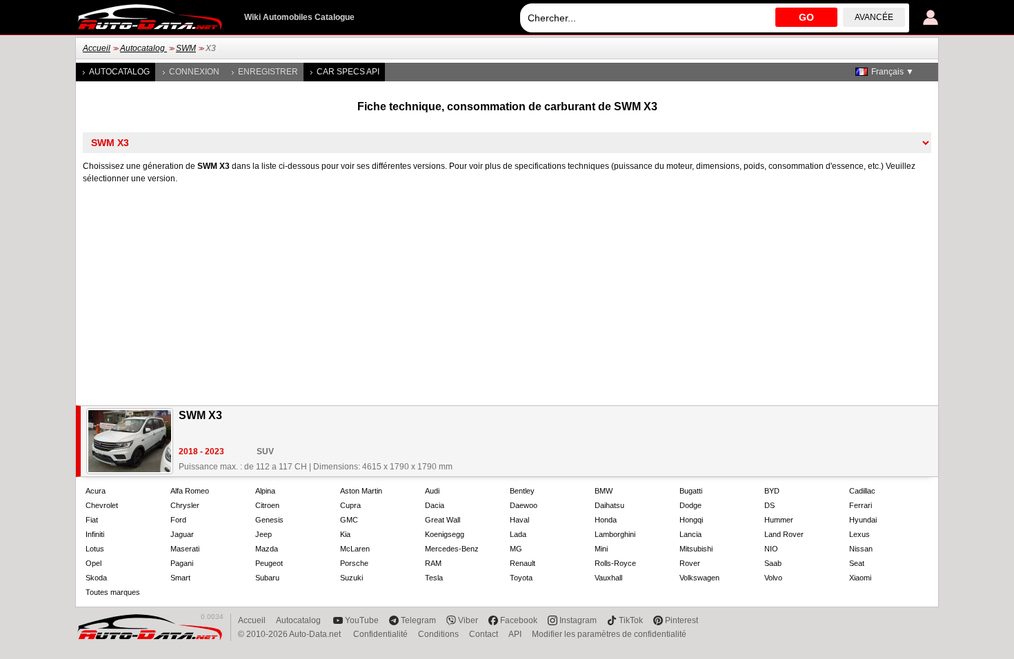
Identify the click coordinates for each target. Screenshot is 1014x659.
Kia (345, 534)
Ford (178, 520)
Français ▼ (892, 72)
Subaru (267, 578)
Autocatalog (143, 48)
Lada (518, 534)
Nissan (861, 549)
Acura (96, 491)
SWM (186, 48)
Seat (856, 563)
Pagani (181, 563)
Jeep (263, 534)
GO (806, 17)
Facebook (518, 620)
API (514, 634)
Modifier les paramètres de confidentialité (609, 634)
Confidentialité (380, 634)
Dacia (434, 505)
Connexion (194, 72)
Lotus (95, 549)
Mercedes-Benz (452, 549)
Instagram (578, 620)
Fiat (92, 520)
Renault (522, 563)
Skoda (96, 578)
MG (516, 549)
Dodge (690, 505)
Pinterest (681, 620)
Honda (606, 520)
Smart (180, 578)
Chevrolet (102, 505)
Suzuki (351, 578)
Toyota (521, 578)
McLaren (355, 549)
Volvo (773, 578)
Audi (432, 491)
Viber (468, 620)
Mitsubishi (696, 549)
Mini (601, 549)
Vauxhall (608, 578)
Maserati (184, 549)
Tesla (434, 578)
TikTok (631, 620)
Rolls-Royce (615, 563)
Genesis (269, 520)
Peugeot (269, 563)
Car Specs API (348, 72)
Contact (483, 634)
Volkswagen (699, 578)
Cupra (350, 505)
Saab (773, 563)
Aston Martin (361, 491)
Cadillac (862, 491)
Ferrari (860, 505)
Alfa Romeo (189, 491)
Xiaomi (860, 578)
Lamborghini (615, 534)
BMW (604, 491)
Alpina (265, 491)
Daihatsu (609, 505)
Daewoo (523, 505)
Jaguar (182, 534)
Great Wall (442, 520)
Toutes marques (113, 592)
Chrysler (184, 505)
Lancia (690, 534)
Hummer (778, 520)
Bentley (522, 491)
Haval (519, 520)
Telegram (418, 620)
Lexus (859, 534)
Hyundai (863, 520)
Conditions (438, 634)
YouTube (362, 620)
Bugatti (690, 491)
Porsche (354, 563)
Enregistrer (268, 72)
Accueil (96, 48)
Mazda (266, 549)
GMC (349, 520)
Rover (689, 563)
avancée (874, 17)
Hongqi (691, 520)
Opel (93, 563)
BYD (771, 491)
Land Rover (784, 534)
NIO (771, 549)
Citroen (267, 505)
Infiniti (95, 534)
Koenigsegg (444, 534)
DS (769, 505)
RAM (433, 563)
